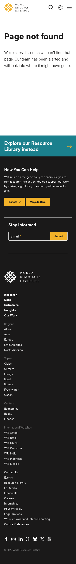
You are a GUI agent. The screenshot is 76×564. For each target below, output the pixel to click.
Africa (8, 329)
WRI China (11, 443)
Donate (12, 202)
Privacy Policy (13, 508)
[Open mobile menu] (69, 7)
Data (7, 299)
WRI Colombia (13, 448)
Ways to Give (38, 202)
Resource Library (15, 482)
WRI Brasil (10, 437)
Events (8, 477)
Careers (9, 498)
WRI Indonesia (13, 458)
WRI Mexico (11, 463)
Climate (9, 369)
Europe (8, 339)
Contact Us (11, 472)
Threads (28, 539)
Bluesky (35, 539)
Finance (9, 419)
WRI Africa (11, 432)
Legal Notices (13, 514)
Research (10, 294)
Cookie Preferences (16, 524)
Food (7, 379)
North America (13, 350)
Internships (11, 503)
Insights (10, 310)
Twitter (42, 539)
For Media (10, 488)
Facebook (6, 539)
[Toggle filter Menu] (60, 7)
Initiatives (11, 305)
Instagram (13, 539)
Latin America (13, 344)
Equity (8, 413)
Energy (8, 374)
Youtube (49, 539)
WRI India (10, 453)
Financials (10, 493)
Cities (8, 363)
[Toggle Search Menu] (50, 7)
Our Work (10, 315)
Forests (9, 384)
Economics (11, 408)
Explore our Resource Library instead (28, 146)
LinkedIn (21, 539)
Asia (7, 334)
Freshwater (11, 389)
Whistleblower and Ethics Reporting (27, 519)
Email (15, 236)
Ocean (8, 394)
